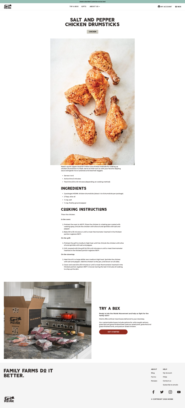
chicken (92, 32)
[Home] (8, 6)
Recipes (154, 381)
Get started (113, 332)
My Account (167, 373)
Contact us (167, 381)
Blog (153, 373)
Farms (153, 377)
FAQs (165, 377)
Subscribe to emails (170, 385)
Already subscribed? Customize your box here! (92, 1)
